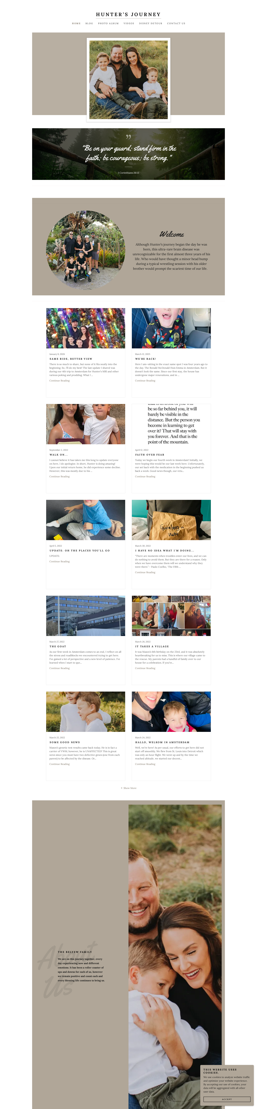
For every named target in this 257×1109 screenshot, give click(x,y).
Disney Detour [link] (150, 23)
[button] (128, 788)
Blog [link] (89, 23)
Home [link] (76, 23)
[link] (128, 15)
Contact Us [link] (176, 23)
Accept (227, 1099)
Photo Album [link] (108, 23)
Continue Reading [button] (59, 380)
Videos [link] (129, 23)
